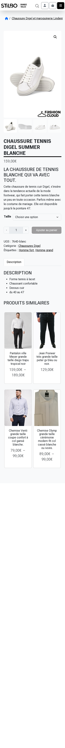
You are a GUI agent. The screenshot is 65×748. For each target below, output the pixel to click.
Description (14, 262)
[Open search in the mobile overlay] (37, 5)
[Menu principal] (60, 5)
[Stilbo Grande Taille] (14, 5)
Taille (7, 216)
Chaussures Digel (29, 246)
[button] (55, 37)
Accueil (6, 18)
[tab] (14, 262)
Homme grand (44, 250)
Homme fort (26, 250)
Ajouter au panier (46, 230)
